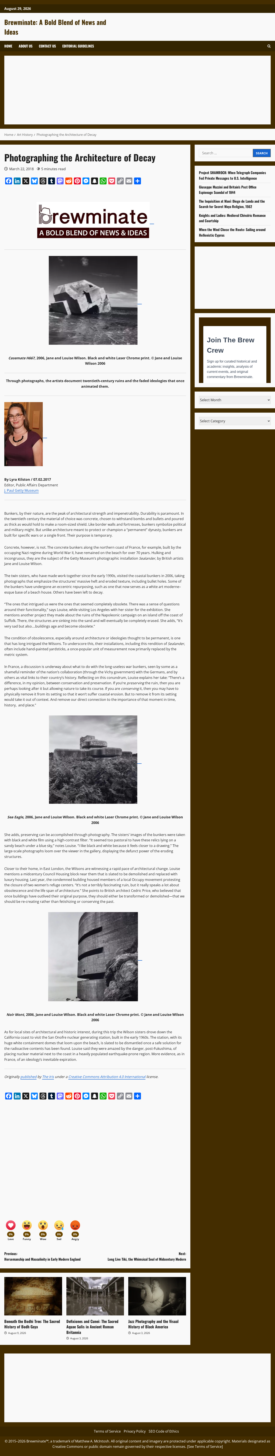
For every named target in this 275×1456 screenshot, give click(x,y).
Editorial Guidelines (78, 46)
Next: (147, 1256)
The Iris (48, 1076)
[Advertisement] (137, 90)
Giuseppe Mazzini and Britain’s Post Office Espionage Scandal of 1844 (228, 189)
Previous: (42, 1256)
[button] (269, 46)
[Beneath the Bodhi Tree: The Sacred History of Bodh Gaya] (33, 1296)
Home (8, 46)
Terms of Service (107, 1431)
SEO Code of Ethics (164, 1431)
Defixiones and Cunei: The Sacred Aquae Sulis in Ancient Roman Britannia (92, 1326)
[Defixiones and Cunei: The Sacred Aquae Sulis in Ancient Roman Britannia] (95, 1296)
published (28, 1076)
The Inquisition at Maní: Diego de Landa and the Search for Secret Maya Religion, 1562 (232, 203)
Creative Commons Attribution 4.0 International (106, 1076)
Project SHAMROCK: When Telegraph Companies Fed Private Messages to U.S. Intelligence (232, 175)
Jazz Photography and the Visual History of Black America (153, 1323)
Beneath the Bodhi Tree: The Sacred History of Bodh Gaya (32, 1323)
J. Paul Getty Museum (21, 490)
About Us (25, 46)
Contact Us (47, 46)
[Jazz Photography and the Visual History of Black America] (157, 1296)
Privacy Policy (135, 1431)
